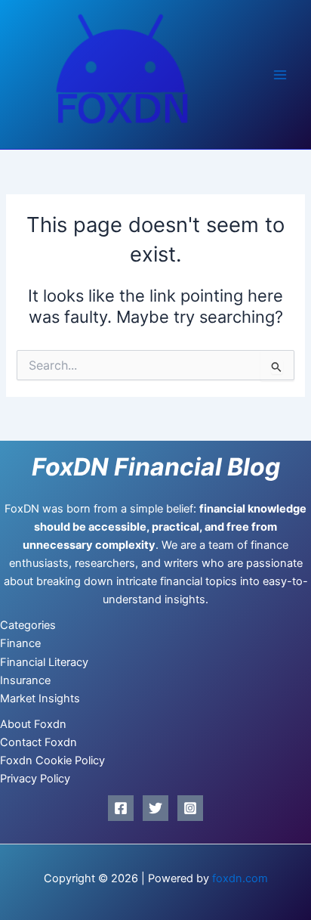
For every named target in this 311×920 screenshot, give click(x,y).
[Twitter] (155, 808)
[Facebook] (121, 808)
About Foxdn (33, 724)
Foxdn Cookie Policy (52, 760)
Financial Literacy (44, 662)
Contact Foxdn (38, 742)
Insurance (25, 680)
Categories (28, 625)
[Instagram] (190, 808)
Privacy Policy (35, 778)
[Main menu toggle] (280, 75)
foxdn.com (240, 878)
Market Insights (40, 698)
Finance (20, 643)
